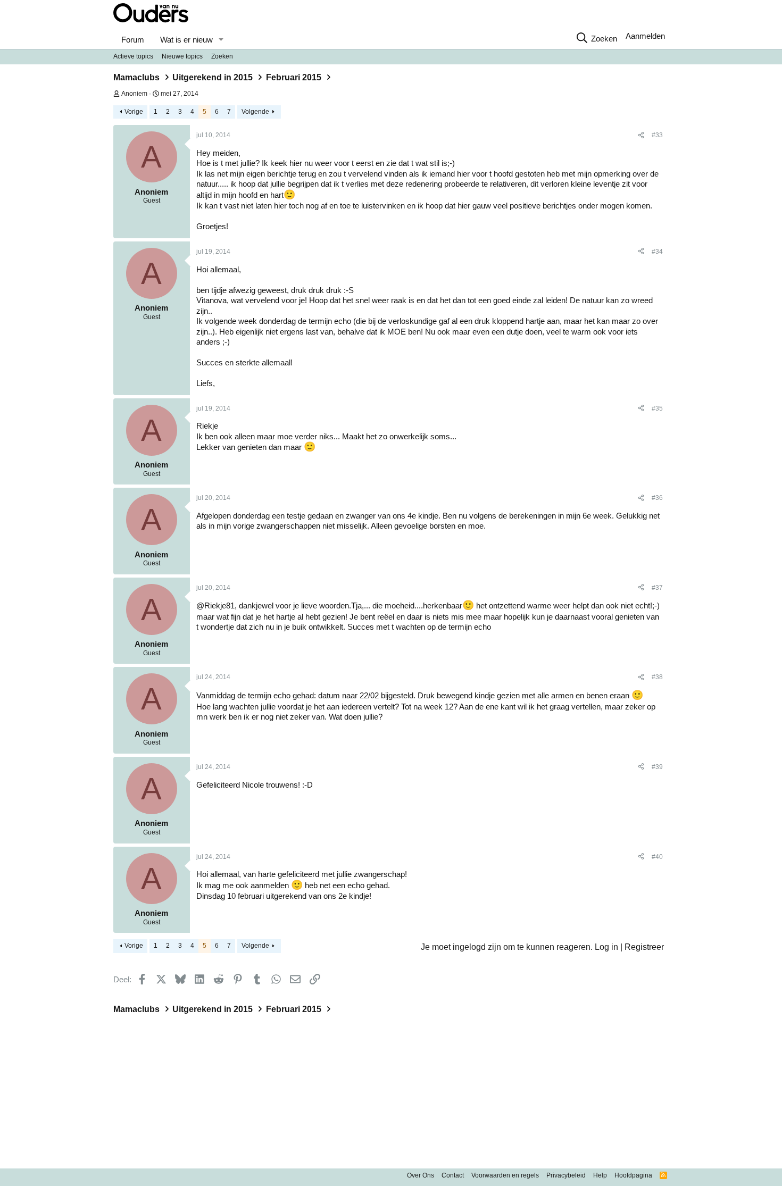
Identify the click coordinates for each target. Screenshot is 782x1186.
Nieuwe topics (182, 56)
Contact (453, 1175)
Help (600, 1175)
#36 (657, 498)
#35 (657, 408)
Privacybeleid (566, 1175)
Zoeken (222, 56)
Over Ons (420, 1175)
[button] (220, 39)
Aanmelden (645, 35)
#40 (657, 857)
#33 (657, 135)
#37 (657, 587)
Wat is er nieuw (186, 39)
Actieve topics (133, 56)
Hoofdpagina (633, 1175)
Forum (132, 39)
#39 (657, 767)
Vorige (133, 111)
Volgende (255, 111)
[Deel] (641, 135)
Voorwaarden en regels (505, 1175)
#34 (657, 251)
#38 (657, 677)
